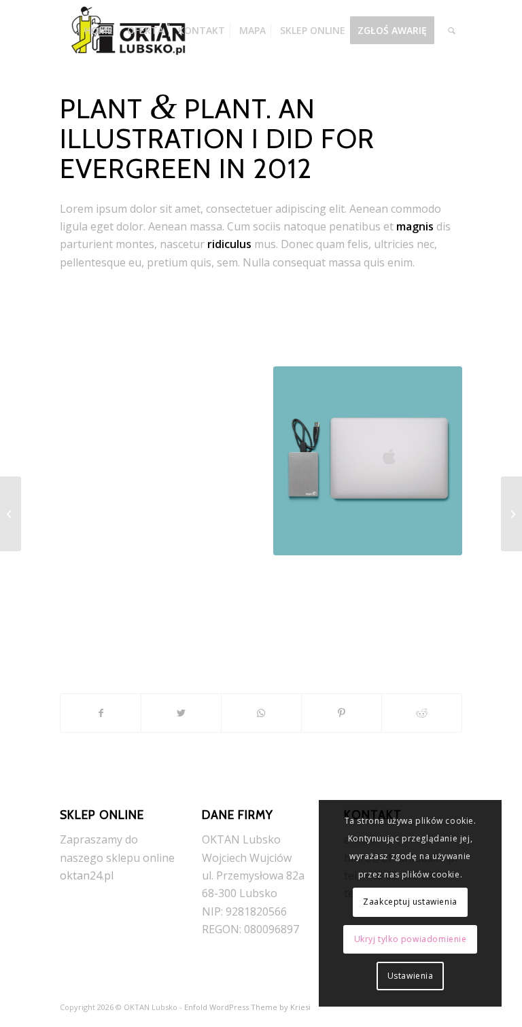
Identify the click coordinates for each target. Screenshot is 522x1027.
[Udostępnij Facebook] (100, 713)
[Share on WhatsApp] (261, 713)
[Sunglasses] (10, 513)
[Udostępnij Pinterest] (341, 713)
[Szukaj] (451, 30)
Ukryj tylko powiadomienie (410, 939)
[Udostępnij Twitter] (181, 713)
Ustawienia (410, 975)
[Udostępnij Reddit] (422, 713)
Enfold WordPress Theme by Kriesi (247, 1007)
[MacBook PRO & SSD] (511, 513)
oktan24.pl (87, 875)
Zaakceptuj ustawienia (410, 901)
